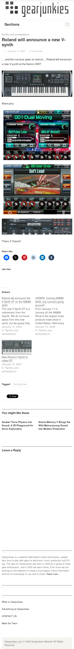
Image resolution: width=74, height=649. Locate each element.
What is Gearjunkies (12, 601)
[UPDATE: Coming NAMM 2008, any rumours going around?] (52, 316)
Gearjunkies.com (13, 641)
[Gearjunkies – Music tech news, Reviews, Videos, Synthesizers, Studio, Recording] (37, 9)
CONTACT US (9, 616)
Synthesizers (20, 384)
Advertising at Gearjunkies (15, 609)
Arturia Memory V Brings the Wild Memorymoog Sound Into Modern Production (54, 425)
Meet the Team (9, 623)
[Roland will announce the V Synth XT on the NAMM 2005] (18, 316)
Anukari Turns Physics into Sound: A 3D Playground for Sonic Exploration (17, 425)
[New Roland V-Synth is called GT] (17, 346)
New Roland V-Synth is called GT (15, 358)
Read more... (53, 574)
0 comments (35, 51)
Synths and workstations (15, 34)
